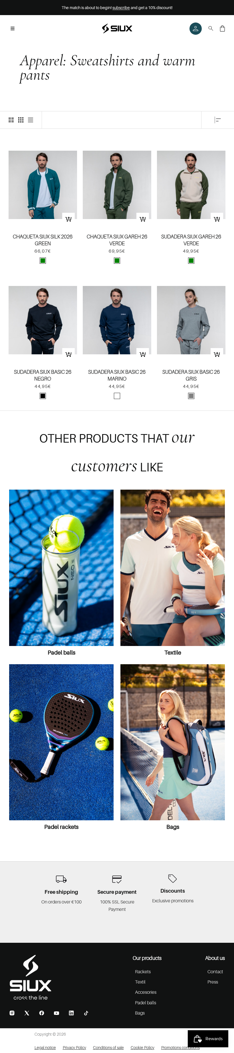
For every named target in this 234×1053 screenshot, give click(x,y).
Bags (172, 826)
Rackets (143, 971)
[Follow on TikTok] (86, 1013)
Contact (215, 971)
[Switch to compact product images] (30, 120)
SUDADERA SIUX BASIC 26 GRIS (191, 375)
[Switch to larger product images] (11, 120)
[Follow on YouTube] (56, 1013)
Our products (147, 958)
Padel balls (61, 652)
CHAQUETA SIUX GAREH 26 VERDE (117, 240)
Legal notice (45, 1047)
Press (212, 982)
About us (215, 958)
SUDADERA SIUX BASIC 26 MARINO (117, 375)
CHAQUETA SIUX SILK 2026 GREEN (42, 240)
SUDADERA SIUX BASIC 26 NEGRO (42, 375)
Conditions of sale (108, 1047)
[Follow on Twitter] (27, 1013)
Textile (172, 652)
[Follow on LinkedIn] (71, 1013)
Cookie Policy (142, 1047)
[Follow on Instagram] (12, 1013)
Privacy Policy (74, 1047)
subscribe (121, 7)
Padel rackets (61, 826)
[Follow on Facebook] (42, 1013)
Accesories (145, 992)
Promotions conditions (180, 1047)
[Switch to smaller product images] (20, 120)
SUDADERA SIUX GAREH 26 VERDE (191, 240)
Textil (140, 982)
